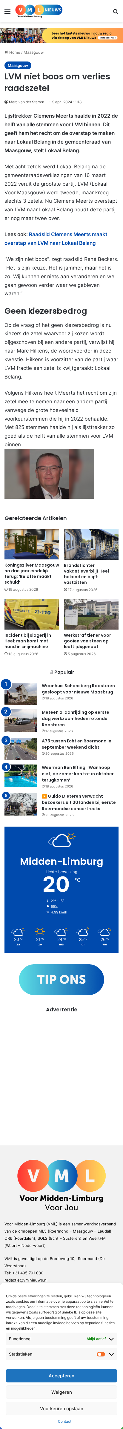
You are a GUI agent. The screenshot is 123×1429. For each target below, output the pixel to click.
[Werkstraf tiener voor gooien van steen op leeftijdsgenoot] (91, 614)
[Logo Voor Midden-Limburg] (39, 11)
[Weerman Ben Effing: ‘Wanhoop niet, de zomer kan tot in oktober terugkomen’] (20, 776)
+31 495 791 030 (27, 1272)
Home (14, 52)
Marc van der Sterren (26, 102)
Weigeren (61, 1392)
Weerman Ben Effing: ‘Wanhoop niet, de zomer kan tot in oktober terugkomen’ (78, 774)
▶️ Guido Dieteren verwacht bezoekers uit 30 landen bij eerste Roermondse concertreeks (79, 802)
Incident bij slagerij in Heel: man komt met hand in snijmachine (27, 641)
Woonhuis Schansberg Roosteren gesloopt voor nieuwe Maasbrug (78, 689)
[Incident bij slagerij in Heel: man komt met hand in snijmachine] (31, 614)
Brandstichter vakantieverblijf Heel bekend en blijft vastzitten (86, 573)
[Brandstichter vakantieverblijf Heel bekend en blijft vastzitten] (91, 544)
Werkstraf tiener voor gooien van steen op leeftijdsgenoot (87, 641)
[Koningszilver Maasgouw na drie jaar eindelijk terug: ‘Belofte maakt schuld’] (31, 544)
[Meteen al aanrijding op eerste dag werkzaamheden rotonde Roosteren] (20, 720)
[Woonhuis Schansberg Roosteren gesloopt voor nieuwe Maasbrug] (20, 694)
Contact (64, 1421)
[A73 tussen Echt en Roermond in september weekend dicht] (20, 749)
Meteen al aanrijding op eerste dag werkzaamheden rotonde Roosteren (75, 718)
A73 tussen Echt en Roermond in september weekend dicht (76, 744)
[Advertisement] (61, 1074)
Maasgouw (34, 52)
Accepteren (61, 1376)
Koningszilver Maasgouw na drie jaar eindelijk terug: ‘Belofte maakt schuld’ (31, 573)
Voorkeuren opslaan (61, 1408)
